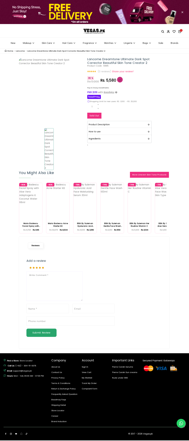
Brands (174, 43)
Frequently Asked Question (64, 394)
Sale (160, 43)
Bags (145, 43)
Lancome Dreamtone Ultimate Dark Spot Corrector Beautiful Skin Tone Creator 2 (66, 51)
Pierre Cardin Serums (122, 366)
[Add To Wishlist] (120, 80)
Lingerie (128, 43)
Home (10, 51)
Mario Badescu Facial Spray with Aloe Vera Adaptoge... (30, 224)
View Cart (86, 372)
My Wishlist (87, 377)
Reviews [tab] (36, 245)
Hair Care (67, 43)
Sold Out (94, 115)
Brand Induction (59, 421)
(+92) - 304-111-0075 (25, 365)
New (13, 43)
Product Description (99, 124)
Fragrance (88, 43)
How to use (95, 131)
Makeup (27, 43)
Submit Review (41, 332)
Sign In (85, 366)
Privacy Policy (58, 377)
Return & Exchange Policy (63, 388)
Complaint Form (89, 388)
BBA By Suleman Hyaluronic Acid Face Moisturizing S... (85, 224)
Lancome (20, 51)
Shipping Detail (58, 405)
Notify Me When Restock (120, 114)
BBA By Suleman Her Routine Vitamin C (139, 224)
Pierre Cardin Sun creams (124, 372)
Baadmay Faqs (58, 399)
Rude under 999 (120, 377)
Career (54, 416)
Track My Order (89, 383)
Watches (108, 43)
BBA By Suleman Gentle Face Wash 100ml (112, 224)
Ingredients (95, 138)
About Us (55, 366)
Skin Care (47, 43)
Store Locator (26, 360)
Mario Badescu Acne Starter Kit (58, 224)
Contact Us (56, 372)
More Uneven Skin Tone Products (149, 174)
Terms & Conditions (60, 383)
